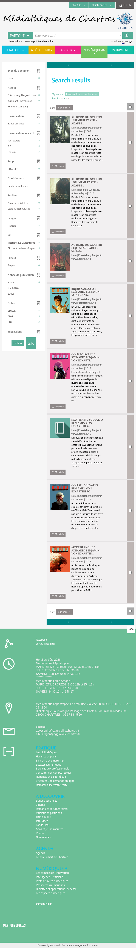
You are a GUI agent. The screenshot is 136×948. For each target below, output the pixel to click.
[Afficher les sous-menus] (84, 5)
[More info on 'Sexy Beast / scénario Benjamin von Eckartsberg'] (60, 428)
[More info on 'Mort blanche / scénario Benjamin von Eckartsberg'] (60, 559)
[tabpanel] (68, 344)
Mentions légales (14, 925)
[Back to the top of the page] (131, 629)
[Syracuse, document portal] (68, 20)
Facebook (41, 640)
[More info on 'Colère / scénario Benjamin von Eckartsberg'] (60, 497)
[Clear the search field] (121, 35)
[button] (24, 78)
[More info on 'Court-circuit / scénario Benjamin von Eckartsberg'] (60, 366)
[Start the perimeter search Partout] (127, 35)
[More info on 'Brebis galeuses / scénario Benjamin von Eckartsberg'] (60, 300)
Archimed (55, 945)
